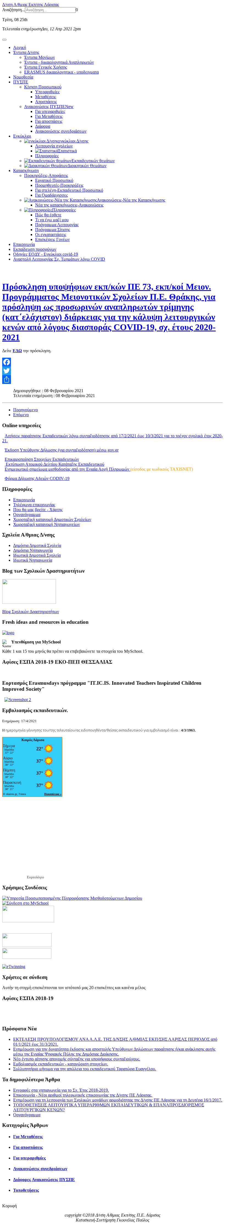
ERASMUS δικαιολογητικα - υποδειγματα (61, 72)
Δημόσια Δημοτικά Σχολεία (37, 545)
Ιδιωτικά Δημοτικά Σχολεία (37, 555)
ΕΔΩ (17, 350)
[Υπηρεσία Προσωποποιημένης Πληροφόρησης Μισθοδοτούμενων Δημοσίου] (72, 898)
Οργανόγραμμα (26, 514)
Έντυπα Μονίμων (39, 57)
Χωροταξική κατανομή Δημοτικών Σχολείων (52, 519)
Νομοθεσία (23, 77)
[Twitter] (112, 370)
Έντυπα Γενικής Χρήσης (45, 67)
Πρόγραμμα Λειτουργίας (56, 224)
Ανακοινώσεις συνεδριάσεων (60, 131)
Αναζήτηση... (13, 9)
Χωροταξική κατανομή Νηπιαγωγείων (46, 524)
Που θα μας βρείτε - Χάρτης (38, 509)
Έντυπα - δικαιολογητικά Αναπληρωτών (59, 62)
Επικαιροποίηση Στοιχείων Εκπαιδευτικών (42, 459)
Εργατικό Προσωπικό (54, 180)
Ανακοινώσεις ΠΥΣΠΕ (49, 106)
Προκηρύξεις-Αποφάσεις (46, 175)
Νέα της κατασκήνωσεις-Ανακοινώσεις (69, 205)
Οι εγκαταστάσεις (50, 234)
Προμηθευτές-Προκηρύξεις (59, 185)
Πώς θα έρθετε (48, 214)
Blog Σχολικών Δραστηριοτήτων (30, 611)
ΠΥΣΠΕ (20, 82)
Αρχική (19, 47)
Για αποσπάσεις (48, 121)
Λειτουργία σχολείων (54, 146)
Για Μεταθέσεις (49, 116)
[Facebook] (112, 362)
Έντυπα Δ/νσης (26, 52)
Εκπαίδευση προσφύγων (34, 249)
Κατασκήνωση (26, 170)
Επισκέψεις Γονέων (52, 239)
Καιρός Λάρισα (32, 740)
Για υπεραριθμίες (50, 111)
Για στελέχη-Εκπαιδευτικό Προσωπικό (69, 190)
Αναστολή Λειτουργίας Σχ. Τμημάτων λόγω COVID (59, 259)
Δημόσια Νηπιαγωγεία (33, 550)
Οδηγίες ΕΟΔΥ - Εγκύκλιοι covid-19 (45, 254)
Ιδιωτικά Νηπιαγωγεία (32, 560)
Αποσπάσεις (46, 101)
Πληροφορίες (47, 155)
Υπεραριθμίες (47, 91)
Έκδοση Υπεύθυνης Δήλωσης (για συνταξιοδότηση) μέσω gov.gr (62, 450)
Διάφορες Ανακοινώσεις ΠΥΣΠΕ (44, 1179)
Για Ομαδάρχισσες (51, 195)
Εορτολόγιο (35, 877)
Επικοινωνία (24, 244)
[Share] (112, 379)
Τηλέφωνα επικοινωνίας (34, 504)
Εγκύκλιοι (22, 136)
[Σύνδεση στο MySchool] (25, 903)
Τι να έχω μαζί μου (52, 219)
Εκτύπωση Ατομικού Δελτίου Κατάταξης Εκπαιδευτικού (54, 464)
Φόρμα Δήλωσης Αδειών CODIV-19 (37, 478)
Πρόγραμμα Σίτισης (52, 229)
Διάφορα (42, 126)
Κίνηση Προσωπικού (42, 86)
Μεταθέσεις (45, 96)
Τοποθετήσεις (26, 1190)
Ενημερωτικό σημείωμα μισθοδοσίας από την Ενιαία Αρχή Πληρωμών (67, 469)
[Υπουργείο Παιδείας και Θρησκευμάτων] (27, 945)
